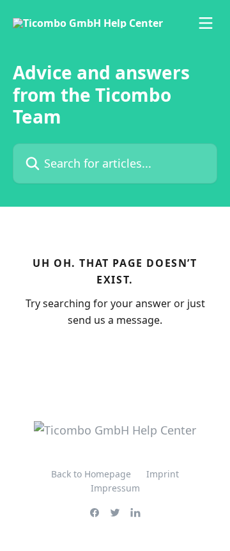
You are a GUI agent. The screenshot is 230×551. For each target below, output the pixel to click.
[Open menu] (205, 23)
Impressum (115, 488)
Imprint (162, 474)
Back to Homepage (91, 474)
